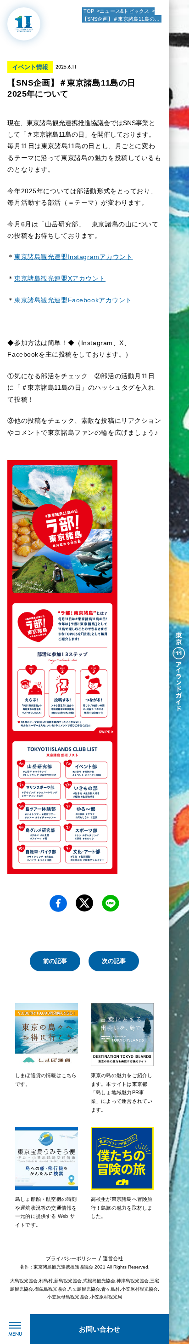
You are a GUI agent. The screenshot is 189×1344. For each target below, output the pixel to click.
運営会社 (113, 1258)
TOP (88, 11)
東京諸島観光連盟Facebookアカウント (73, 300)
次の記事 (114, 961)
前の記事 (55, 961)
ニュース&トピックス (124, 11)
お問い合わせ (99, 1329)
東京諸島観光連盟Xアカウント (60, 278)
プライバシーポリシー (71, 1258)
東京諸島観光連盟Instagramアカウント (73, 256)
